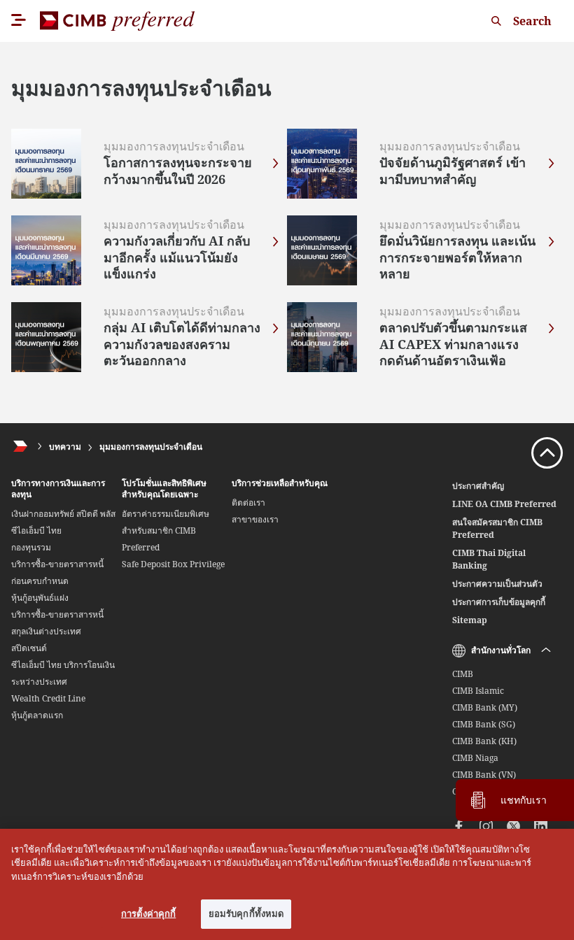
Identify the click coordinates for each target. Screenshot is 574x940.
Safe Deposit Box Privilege (173, 564)
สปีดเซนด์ (29, 648)
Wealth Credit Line (48, 698)
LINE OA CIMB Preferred (504, 504)
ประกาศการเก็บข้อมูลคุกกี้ (498, 602)
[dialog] (287, 884)
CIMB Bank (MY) (484, 707)
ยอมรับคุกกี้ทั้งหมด (246, 913)
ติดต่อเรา (248, 502)
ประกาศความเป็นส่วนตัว (497, 584)
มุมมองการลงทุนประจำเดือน (150, 447)
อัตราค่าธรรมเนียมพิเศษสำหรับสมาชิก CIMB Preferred (165, 530)
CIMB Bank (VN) (484, 775)
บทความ (65, 447)
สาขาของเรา (255, 519)
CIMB (462, 674)
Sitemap (469, 620)
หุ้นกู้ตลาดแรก (37, 715)
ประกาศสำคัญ (478, 486)
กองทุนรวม (31, 547)
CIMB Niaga (475, 758)
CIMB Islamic (478, 691)
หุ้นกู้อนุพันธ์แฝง (40, 598)
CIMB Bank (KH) (484, 741)
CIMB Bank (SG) (483, 724)
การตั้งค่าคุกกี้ (148, 913)
